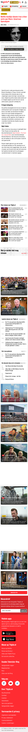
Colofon (4, 698)
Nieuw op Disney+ (7, 651)
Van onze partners (7, 703)
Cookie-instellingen (8, 723)
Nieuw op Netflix (7, 648)
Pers (3, 671)
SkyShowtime (6, 693)
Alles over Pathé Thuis (8, 654)
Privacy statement (7, 718)
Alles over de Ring (7, 673)
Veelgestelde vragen (8, 665)
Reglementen (6, 668)
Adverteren (5, 701)
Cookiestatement (7, 720)
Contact (4, 695)
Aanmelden (23, 611)
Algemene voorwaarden (9, 715)
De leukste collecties (8, 656)
